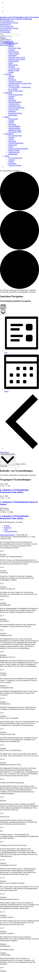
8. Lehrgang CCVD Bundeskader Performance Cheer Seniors (14, 491)
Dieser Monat (4, 452)
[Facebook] (6, 4)
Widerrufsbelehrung (10, 531)
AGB (6, 529)
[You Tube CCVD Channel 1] (6, 12)
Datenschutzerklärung (7, 535)
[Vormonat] (21, 449)
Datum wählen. (21, 464)
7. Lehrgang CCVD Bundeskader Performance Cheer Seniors (14, 517)
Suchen (3, 39)
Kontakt (6, 526)
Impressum (7, 527)
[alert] (19, 290)
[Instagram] (6, 8)
